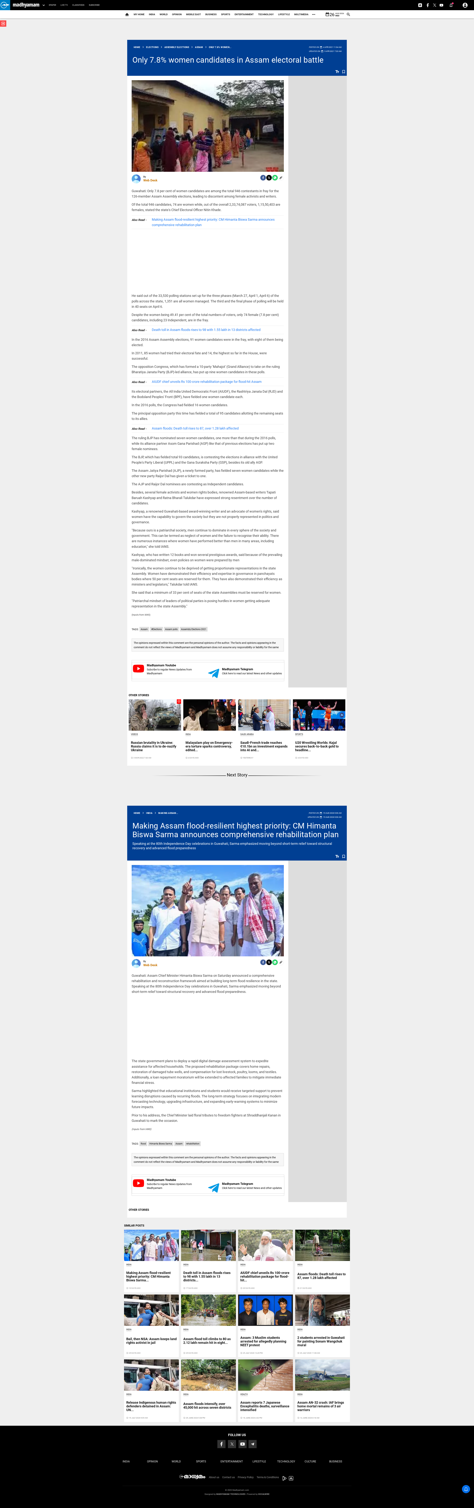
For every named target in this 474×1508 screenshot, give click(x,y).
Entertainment (244, 14)
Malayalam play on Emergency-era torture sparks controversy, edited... (209, 746)
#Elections (156, 629)
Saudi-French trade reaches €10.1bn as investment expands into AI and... (264, 746)
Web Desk (150, 180)
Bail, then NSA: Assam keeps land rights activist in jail (151, 1341)
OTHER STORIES (139, 695)
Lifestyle (284, 14)
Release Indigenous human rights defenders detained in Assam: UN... (151, 1406)
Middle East (193, 14)
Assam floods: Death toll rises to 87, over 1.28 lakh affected (195, 428)
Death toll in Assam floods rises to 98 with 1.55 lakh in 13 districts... (207, 1276)
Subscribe (94, 5)
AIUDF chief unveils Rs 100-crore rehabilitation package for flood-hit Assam (207, 382)
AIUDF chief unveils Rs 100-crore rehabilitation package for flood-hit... (264, 1276)
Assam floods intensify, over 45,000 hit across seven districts (207, 1405)
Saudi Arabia (247, 734)
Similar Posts (134, 1225)
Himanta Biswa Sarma (160, 1143)
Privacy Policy (246, 1477)
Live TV (64, 5)
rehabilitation (192, 1143)
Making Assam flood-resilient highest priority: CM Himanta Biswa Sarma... (148, 1276)
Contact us (228, 1477)
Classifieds (78, 5)
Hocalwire (263, 1494)
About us (214, 1477)
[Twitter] (269, 178)
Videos (134, 734)
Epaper (52, 5)
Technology (266, 14)
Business (211, 14)
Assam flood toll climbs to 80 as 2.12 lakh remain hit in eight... (207, 1341)
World (164, 14)
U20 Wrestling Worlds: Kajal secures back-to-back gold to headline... (317, 746)
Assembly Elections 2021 (193, 629)
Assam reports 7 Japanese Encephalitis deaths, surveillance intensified (264, 1406)
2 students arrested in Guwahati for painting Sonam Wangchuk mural (321, 1341)
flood (143, 1143)
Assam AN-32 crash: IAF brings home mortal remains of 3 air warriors (320, 1406)
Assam (144, 629)
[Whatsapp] (275, 178)
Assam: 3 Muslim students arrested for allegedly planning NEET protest (263, 1341)
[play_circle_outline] (155, 714)
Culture (310, 1461)
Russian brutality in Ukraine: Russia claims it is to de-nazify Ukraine (153, 746)
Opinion (177, 14)
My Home (139, 14)
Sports (225, 14)
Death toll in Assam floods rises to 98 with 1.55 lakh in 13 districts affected (206, 330)
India (152, 14)
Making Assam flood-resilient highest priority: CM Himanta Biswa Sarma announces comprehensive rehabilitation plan (213, 222)
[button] (5, 5)
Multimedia (301, 14)
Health (244, 1394)
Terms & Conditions (268, 1477)
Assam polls (171, 629)
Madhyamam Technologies (230, 1494)
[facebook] (263, 178)
